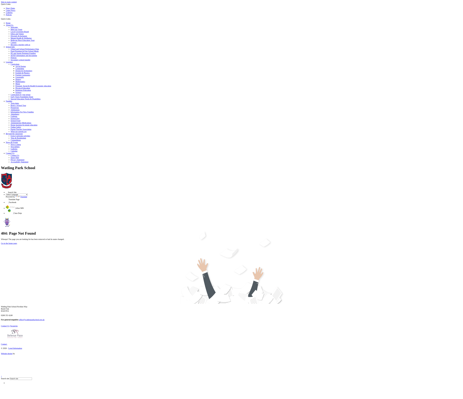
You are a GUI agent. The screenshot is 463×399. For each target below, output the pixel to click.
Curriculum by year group (20, 95)
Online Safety (16, 127)
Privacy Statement (17, 160)
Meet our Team (16, 29)
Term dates (15, 103)
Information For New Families (22, 112)
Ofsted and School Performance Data (25, 49)
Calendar (14, 151)
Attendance (15, 114)
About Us (9, 25)
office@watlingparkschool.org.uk (31, 320)
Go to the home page (9, 243)
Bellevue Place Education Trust (22, 40)
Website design (6, 354)
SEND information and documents (24, 56)
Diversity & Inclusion (19, 36)
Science (18, 92)
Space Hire (15, 158)
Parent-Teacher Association (21, 129)
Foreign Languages (22, 75)
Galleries (9, 13)
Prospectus (15, 108)
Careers (13, 42)
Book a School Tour (18, 105)
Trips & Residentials (18, 138)
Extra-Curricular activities (20, 136)
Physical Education (22, 88)
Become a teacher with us (20, 45)
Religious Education (23, 90)
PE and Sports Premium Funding (23, 53)
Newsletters (15, 147)
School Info (10, 47)
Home (8, 23)
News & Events (12, 142)
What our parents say (19, 132)
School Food (15, 121)
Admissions (15, 110)
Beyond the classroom (14, 134)
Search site (5, 379)
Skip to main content (9, 2)
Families (9, 101)
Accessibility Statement (19, 162)
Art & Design (20, 66)
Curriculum (15, 64)
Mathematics (20, 82)
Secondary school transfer (20, 60)
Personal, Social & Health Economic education (33, 86)
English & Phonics (22, 73)
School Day (15, 118)
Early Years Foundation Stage (22, 97)
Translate (23, 197)
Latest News (10, 10)
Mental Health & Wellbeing (21, 38)
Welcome (14, 27)
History (18, 79)
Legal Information (15, 348)
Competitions (16, 140)
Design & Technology (23, 71)
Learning (9, 62)
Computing (19, 69)
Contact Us (10, 153)
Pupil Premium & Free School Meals (25, 51)
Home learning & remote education (24, 125)
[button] (11, 19)
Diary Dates (10, 8)
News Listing (16, 145)
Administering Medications (21, 123)
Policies (9, 15)
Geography (19, 77)
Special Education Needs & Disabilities (26, 99)
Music (17, 84)
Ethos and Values (17, 34)
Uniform (14, 116)
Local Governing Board (20, 32)
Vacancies (14, 326)
